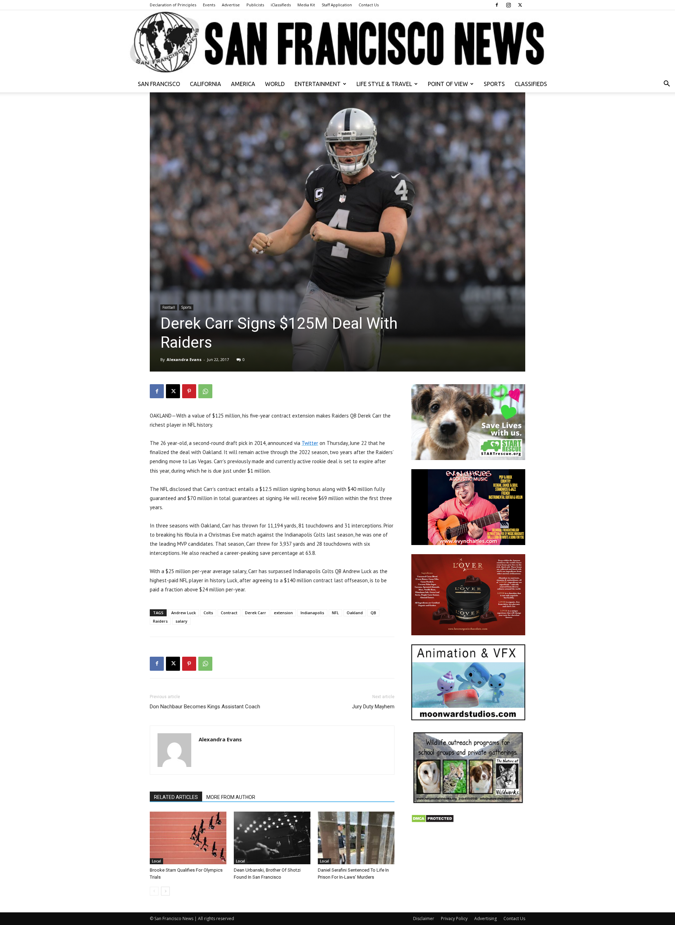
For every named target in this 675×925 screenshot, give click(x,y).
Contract (229, 612)
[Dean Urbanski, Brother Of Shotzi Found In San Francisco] (272, 838)
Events (209, 4)
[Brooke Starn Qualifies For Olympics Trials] (188, 838)
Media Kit (306, 4)
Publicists (255, 4)
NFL (335, 612)
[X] (520, 5)
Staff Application (337, 4)
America (243, 84)
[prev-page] (154, 891)
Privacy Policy (454, 918)
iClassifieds (281, 4)
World (275, 84)
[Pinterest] (189, 391)
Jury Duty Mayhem (373, 706)
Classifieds (531, 84)
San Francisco (159, 84)
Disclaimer (423, 918)
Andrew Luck (183, 612)
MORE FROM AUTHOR (230, 797)
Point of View (448, 84)
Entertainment (318, 84)
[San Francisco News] (337, 43)
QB (373, 612)
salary (181, 621)
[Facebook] (496, 5)
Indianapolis (312, 612)
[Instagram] (508, 5)
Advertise (231, 4)
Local (156, 861)
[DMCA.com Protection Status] (432, 821)
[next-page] (165, 891)
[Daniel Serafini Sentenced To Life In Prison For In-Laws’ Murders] (356, 838)
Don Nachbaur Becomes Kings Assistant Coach (205, 706)
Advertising (485, 918)
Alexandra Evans (184, 359)
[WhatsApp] (205, 391)
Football (168, 307)
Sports (494, 84)
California (205, 84)
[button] (666, 84)
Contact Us (369, 4)
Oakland (355, 612)
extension (283, 612)
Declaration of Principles (173, 4)
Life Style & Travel (384, 84)
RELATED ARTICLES (176, 797)
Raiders (160, 621)
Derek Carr (255, 612)
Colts (208, 612)
